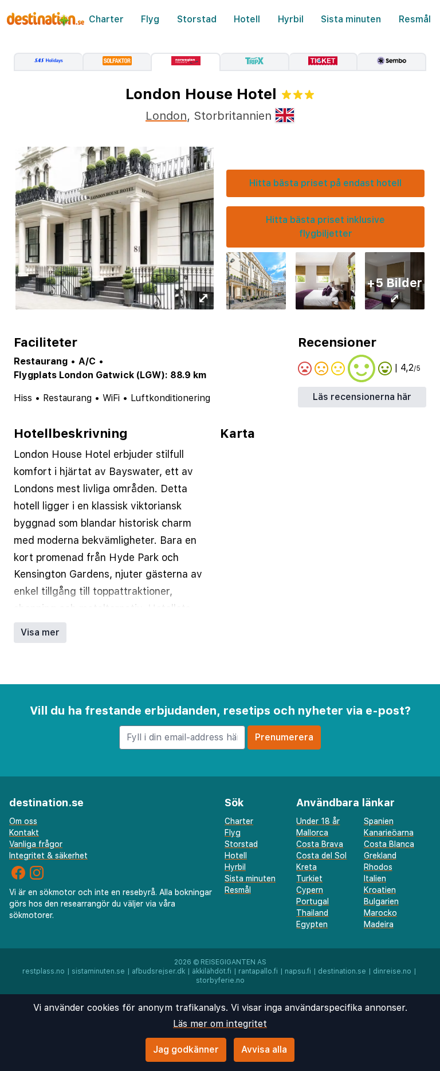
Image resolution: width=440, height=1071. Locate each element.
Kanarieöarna (389, 832)
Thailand (312, 912)
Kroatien (380, 890)
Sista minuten (351, 19)
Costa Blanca (389, 844)
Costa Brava (319, 844)
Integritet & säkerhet (48, 855)
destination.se (342, 971)
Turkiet (309, 878)
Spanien (379, 821)
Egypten (312, 924)
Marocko (380, 912)
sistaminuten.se (98, 971)
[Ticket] (323, 62)
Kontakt (24, 832)
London (166, 116)
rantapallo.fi (258, 971)
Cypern (309, 890)
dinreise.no (392, 971)
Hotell (247, 19)
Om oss (23, 821)
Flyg (150, 19)
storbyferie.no (220, 980)
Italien (375, 878)
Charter (106, 19)
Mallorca (312, 832)
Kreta (306, 867)
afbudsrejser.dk (158, 971)
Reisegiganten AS (233, 962)
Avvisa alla (264, 1049)
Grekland (380, 855)
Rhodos (378, 867)
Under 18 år (318, 821)
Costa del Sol (321, 855)
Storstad (197, 19)
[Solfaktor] (116, 62)
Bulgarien (381, 901)
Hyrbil (291, 19)
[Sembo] (392, 62)
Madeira (379, 924)
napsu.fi (298, 971)
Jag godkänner (186, 1049)
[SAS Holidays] (48, 62)
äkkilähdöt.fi (211, 971)
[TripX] (255, 62)
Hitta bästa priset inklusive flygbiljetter (325, 226)
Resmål (415, 19)
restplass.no (43, 971)
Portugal (312, 901)
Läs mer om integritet (220, 1023)
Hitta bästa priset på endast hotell (325, 183)
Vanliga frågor (35, 844)
